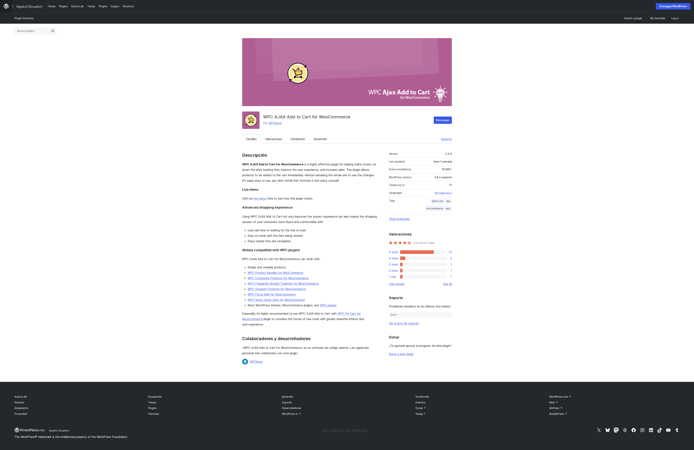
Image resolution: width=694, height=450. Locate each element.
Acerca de (20, 396)
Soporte (446, 139)
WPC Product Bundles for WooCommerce (275, 273)
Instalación (298, 139)
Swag (420, 413)
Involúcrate (422, 396)
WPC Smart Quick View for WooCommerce (276, 300)
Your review (396, 284)
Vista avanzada (399, 219)
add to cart (437, 201)
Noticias (19, 402)
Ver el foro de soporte (404, 323)
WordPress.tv (291, 413)
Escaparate (155, 396)
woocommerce (435, 208)
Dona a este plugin (401, 354)
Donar (421, 408)
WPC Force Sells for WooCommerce (272, 294)
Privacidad (20, 413)
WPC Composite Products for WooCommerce (278, 278)
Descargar (442, 120)
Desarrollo (320, 139)
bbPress (555, 408)
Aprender (287, 396)
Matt (553, 402)
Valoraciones (273, 139)
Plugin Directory (24, 18)
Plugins (152, 408)
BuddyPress (558, 413)
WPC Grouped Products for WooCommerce (277, 289)
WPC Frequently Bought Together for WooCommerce (283, 283)
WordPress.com (560, 396)
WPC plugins (328, 305)
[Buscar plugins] (52, 31)
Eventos (420, 402)
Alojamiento (21, 408)
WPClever (275, 123)
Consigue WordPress (673, 6)
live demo (260, 198)
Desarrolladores (291, 408)
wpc (448, 208)
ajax (448, 201)
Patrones (153, 413)
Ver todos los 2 (443, 192)
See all (447, 284)
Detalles (251, 139)
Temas (152, 402)
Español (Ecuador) (59, 430)
